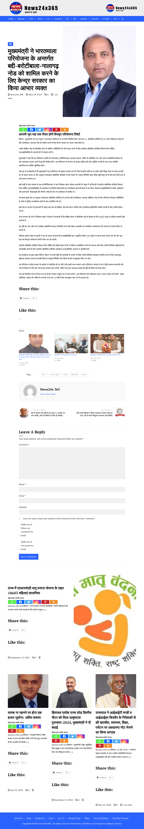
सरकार (84, 374)
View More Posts (48, 394)
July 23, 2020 (16, 790)
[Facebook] (31, 130)
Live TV (61, 818)
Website (23, 507)
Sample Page (74, 818)
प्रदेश (65, 374)
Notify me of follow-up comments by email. (27, 530)
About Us (18, 818)
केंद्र (43, 374)
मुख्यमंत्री (74, 374)
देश (10, 44)
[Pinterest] (56, 130)
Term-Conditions (101, 818)
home (51, 818)
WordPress (87, 823)
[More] (65, 130)
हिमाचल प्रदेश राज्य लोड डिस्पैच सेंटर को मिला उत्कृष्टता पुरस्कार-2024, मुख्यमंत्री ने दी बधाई (71, 720)
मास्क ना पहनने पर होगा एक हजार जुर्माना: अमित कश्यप (25, 715)
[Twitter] (40, 130)
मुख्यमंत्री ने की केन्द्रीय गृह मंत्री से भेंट (66, 355)
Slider (87, 818)
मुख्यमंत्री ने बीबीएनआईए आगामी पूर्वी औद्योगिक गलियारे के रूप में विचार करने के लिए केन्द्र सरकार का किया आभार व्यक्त (35, 357)
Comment (24, 444)
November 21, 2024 (63, 800)
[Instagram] (48, 130)
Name (22, 484)
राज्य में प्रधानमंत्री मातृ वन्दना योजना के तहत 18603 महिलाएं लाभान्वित (36, 590)
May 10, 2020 (105, 805)
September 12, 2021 (20, 657)
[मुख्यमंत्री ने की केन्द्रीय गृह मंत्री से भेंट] (71, 343)
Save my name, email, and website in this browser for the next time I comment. (59, 518)
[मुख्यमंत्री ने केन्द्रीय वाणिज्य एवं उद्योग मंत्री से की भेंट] (107, 343)
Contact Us (40, 818)
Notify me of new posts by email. (27, 546)
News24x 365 (17, 94)
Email (22, 496)
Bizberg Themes (114, 823)
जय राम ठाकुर (54, 374)
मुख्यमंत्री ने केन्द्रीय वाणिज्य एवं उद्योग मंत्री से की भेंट (105, 355)
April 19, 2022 (35, 94)
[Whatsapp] (23, 130)
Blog (29, 818)
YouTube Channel (120, 818)
